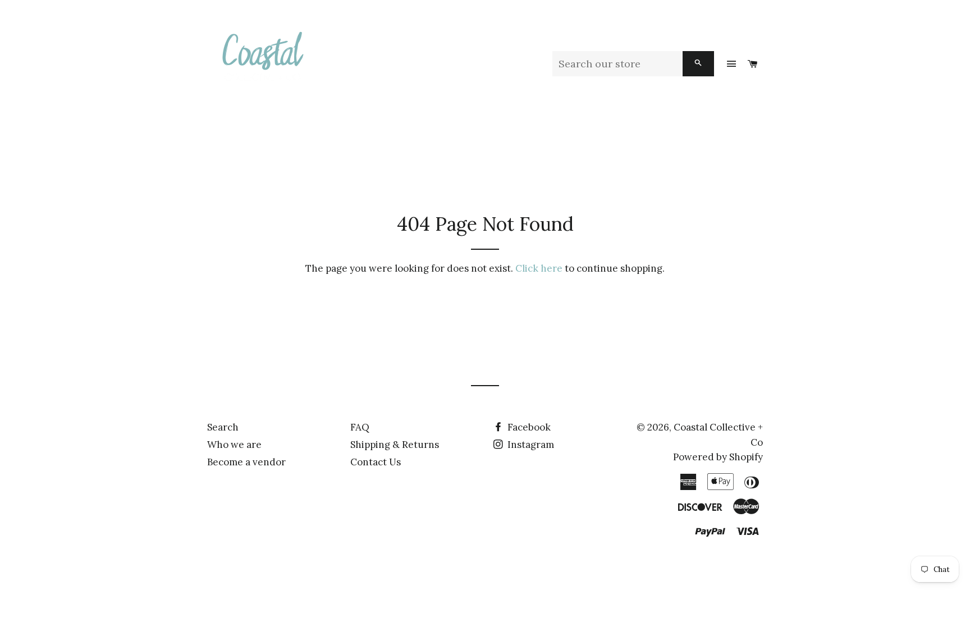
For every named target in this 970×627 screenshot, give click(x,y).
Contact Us (375, 462)
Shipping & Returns (394, 444)
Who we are (234, 444)
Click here (538, 268)
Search (223, 427)
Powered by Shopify (718, 457)
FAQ (359, 427)
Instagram (529, 444)
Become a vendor (246, 462)
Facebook (528, 427)
